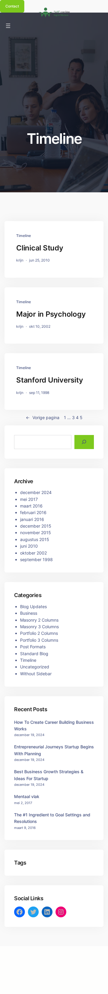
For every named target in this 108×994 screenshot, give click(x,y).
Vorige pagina (42, 417)
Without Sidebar (36, 673)
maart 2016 (31, 505)
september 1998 (36, 559)
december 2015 (35, 525)
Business (28, 613)
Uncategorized (34, 666)
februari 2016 (33, 512)
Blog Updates (33, 606)
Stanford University (49, 380)
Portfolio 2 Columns (39, 633)
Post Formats (33, 646)
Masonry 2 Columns (39, 620)
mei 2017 (29, 499)
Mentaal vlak (26, 796)
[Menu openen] (8, 25)
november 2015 (35, 532)
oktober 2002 (33, 552)
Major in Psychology (51, 314)
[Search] (84, 442)
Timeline (23, 235)
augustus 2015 (34, 539)
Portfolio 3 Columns (39, 640)
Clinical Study (39, 248)
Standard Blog (34, 653)
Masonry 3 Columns (39, 626)
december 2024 (36, 492)
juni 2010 (29, 546)
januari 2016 (32, 519)
